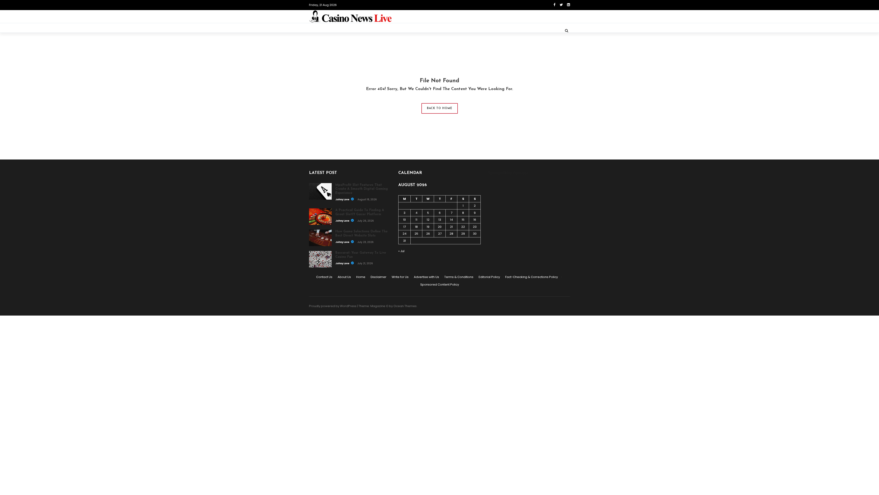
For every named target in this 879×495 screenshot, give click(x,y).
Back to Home (439, 108)
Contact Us (324, 277)
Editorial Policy (489, 277)
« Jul (401, 251)
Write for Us (400, 277)
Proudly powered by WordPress (332, 306)
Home (360, 277)
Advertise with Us (426, 277)
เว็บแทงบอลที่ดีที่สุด (500, 173)
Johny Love (342, 199)
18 (416, 227)
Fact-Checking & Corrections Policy (531, 277)
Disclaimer (378, 277)
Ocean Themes (405, 306)
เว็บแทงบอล (520, 173)
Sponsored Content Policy (439, 284)
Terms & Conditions (458, 277)
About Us (344, 277)
